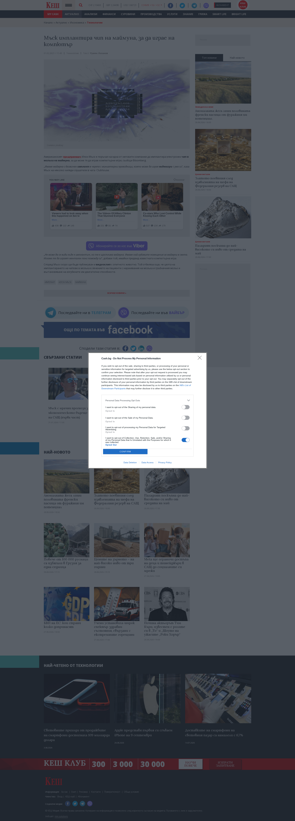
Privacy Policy (165, 462)
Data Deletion (130, 462)
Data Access (147, 462)
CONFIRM (125, 451)
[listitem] (147, 400)
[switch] (186, 407)
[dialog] (147, 410)
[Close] (201, 359)
